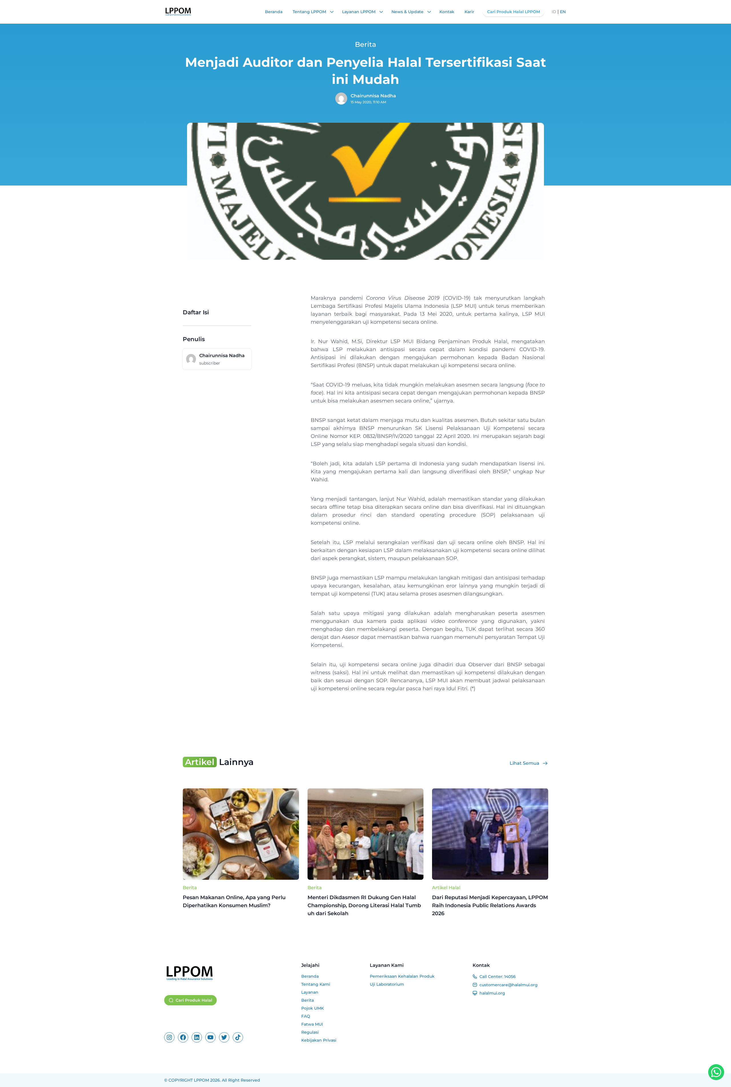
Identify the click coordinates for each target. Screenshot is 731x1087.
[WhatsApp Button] (716, 1072)
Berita (190, 887)
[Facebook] (183, 1037)
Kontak (446, 11)
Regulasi (310, 1032)
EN (563, 11)
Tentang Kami (315, 984)
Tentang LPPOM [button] (310, 11)
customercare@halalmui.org (508, 984)
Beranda (273, 11)
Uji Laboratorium (387, 984)
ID (554, 11)
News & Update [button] (408, 11)
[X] (224, 1037)
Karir (469, 11)
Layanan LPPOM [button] (359, 11)
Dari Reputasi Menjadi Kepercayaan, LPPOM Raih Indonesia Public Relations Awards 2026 (490, 905)
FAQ (305, 1016)
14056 (510, 976)
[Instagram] (169, 1037)
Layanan (309, 992)
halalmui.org (492, 993)
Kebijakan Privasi (318, 1040)
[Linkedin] (197, 1037)
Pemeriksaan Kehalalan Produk (402, 976)
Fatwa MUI (312, 1024)
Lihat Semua (524, 763)
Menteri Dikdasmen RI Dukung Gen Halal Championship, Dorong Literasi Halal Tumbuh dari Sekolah (364, 905)
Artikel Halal (446, 887)
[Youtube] (210, 1037)
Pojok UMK (312, 1008)
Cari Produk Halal (194, 1000)
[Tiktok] (238, 1037)
